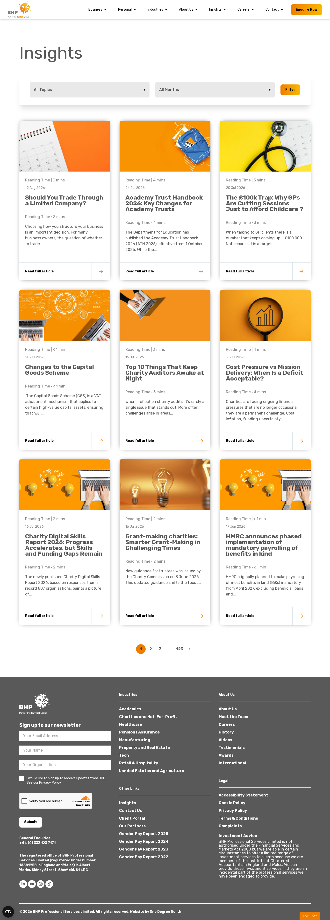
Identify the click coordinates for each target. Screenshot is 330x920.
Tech (124, 755)
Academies (130, 709)
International (232, 763)
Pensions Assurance (139, 732)
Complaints (230, 826)
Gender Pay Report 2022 (143, 857)
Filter (290, 90)
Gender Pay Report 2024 (144, 841)
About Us (186, 9)
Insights (215, 9)
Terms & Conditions (238, 818)
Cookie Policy (232, 803)
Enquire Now (306, 9)
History (226, 732)
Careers (243, 9)
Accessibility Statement (243, 795)
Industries (155, 9)
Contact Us (130, 810)
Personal (125, 9)
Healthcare (130, 724)
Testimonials (232, 747)
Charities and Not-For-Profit (148, 716)
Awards (226, 755)
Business (95, 9)
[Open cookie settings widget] (8, 912)
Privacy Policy (233, 810)
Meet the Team (233, 716)
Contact (272, 9)
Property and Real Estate (144, 747)
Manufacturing (134, 740)
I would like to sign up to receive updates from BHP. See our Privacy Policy (66, 780)
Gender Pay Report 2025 (143, 833)
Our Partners (132, 826)
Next (189, 649)
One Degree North (165, 912)
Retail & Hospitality (138, 763)
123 (179, 649)
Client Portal (132, 818)
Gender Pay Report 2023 (143, 849)
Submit (30, 822)
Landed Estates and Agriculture (151, 770)
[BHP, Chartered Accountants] (20, 9)
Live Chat (310, 916)
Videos (225, 740)
